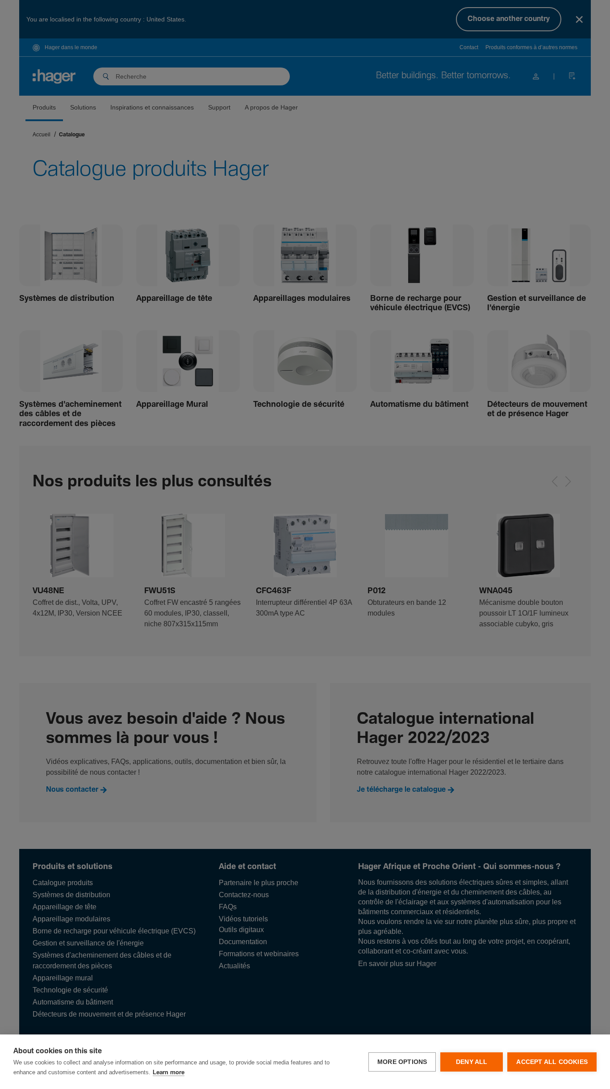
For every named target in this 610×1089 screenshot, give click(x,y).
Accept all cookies (552, 1062)
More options (402, 1062)
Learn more (168, 1073)
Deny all (472, 1062)
